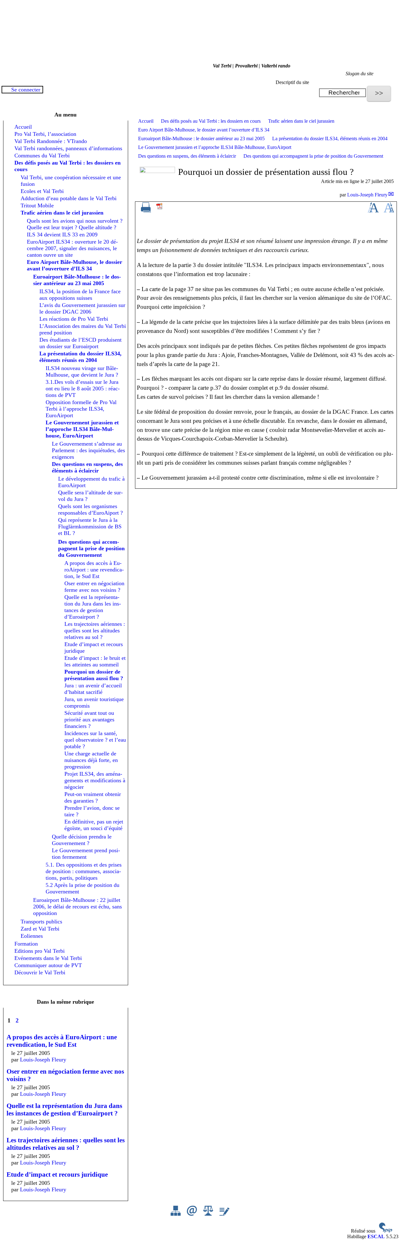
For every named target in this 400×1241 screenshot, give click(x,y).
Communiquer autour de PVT (48, 965)
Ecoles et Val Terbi (42, 191)
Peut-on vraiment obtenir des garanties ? (92, 797)
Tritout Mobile (37, 205)
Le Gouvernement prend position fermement (86, 853)
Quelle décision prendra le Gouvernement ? (82, 839)
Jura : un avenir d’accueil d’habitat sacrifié (93, 688)
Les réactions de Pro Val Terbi (73, 319)
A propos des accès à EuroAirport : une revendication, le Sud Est (94, 569)
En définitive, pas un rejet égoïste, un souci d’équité (93, 824)
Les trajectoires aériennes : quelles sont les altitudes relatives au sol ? (94, 630)
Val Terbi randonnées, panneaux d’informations (68, 148)
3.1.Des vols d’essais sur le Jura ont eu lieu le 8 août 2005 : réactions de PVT (83, 388)
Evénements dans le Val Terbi (48, 958)
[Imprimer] (146, 210)
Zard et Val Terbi (40, 929)
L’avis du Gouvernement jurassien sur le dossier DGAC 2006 (82, 308)
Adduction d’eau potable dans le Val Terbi (69, 198)
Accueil (145, 121)
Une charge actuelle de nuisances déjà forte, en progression (91, 760)
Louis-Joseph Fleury (367, 194)
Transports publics (41, 921)
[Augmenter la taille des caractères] (373, 210)
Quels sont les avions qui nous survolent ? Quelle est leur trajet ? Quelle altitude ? (74, 224)
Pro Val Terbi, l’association (45, 134)
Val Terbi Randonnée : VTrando (50, 141)
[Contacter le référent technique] (192, 1214)
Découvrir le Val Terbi (39, 972)
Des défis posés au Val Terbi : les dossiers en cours (211, 121)
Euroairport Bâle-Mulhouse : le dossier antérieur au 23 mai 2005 (201, 138)
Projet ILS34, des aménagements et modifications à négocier (94, 780)
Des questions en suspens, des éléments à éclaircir (187, 156)
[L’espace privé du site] (224, 1214)
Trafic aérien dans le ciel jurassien (301, 121)
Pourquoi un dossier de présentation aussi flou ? (93, 675)
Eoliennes (32, 936)
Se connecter (25, 90)
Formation (26, 944)
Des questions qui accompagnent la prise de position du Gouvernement (313, 156)
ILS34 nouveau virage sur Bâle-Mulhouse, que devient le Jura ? (82, 371)
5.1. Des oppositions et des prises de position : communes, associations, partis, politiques (84, 871)
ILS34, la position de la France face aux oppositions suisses (80, 294)
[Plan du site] (176, 1214)
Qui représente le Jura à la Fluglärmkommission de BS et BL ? (90, 526)
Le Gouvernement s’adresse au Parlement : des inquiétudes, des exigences (88, 450)
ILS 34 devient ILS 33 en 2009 (62, 234)
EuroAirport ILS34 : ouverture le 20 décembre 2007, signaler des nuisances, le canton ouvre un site (72, 248)
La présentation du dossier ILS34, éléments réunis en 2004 (330, 138)
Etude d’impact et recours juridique (57, 1174)
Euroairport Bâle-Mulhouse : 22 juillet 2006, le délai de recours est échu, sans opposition (77, 906)
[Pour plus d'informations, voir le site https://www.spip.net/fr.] (386, 1231)
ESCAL (376, 1236)
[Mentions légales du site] (209, 1214)
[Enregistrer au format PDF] (159, 208)
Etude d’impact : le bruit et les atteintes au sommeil (95, 661)
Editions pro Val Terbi (39, 951)
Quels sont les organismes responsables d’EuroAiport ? (90, 509)
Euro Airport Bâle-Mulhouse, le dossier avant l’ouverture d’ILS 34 (203, 129)
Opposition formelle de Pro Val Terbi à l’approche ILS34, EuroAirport (81, 408)
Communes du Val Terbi (42, 155)
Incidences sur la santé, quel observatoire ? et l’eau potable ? (95, 739)
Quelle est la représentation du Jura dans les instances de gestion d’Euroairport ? (92, 607)
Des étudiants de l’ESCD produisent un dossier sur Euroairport (80, 343)
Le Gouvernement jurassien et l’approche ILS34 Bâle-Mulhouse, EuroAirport (214, 147)
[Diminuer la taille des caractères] (389, 210)
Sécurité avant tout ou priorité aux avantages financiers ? (89, 719)
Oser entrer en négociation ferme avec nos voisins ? (94, 586)
